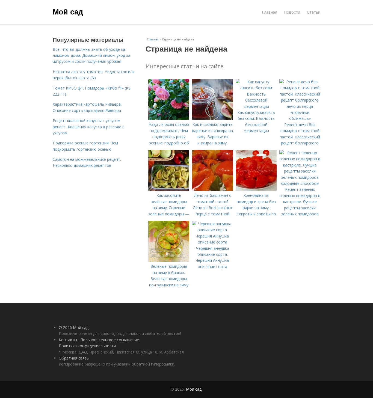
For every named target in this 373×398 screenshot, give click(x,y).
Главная (269, 12)
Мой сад (68, 11)
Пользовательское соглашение (109, 339)
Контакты (68, 339)
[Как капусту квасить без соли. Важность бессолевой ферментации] (256, 106)
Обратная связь (74, 358)
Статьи (313, 12)
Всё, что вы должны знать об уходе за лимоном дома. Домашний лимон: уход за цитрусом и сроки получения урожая (91, 55)
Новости (292, 12)
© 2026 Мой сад (73, 327)
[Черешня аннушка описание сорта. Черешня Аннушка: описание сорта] (212, 242)
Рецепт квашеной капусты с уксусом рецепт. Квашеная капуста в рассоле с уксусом (88, 126)
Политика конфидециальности (87, 345)
